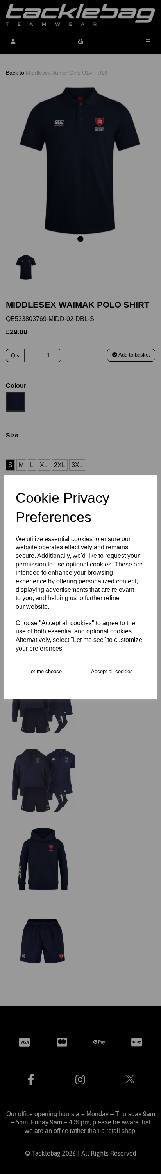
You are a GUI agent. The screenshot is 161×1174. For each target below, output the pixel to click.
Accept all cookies (112, 671)
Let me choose (45, 671)
